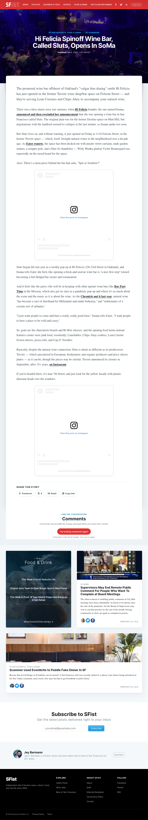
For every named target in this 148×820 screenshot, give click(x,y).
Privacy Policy (38, 814)
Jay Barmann (92, 32)
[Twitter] (121, 4)
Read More (118, 755)
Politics (36, 4)
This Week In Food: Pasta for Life (38, 579)
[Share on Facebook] (92, 620)
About (89, 783)
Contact (90, 801)
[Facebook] (115, 4)
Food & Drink (80, 4)
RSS (119, 792)
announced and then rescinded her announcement (47, 114)
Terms (49, 814)
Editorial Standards (95, 792)
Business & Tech (52, 4)
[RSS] (127, 4)
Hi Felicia (81, 109)
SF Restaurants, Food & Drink (65, 32)
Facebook (121, 783)
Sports (67, 4)
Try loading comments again (74, 531)
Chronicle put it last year (96, 296)
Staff (89, 787)
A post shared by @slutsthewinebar (74, 255)
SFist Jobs (61, 787)
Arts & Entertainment (102, 4)
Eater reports (34, 143)
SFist (11, 779)
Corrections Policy (95, 797)
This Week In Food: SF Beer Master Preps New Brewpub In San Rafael (38, 598)
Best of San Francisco (66, 792)
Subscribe (136, 4)
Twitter (120, 787)
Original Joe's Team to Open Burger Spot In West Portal (38, 588)
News (25, 4)
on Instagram (57, 364)
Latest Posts (61, 783)
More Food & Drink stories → (38, 621)
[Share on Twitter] (87, 620)
